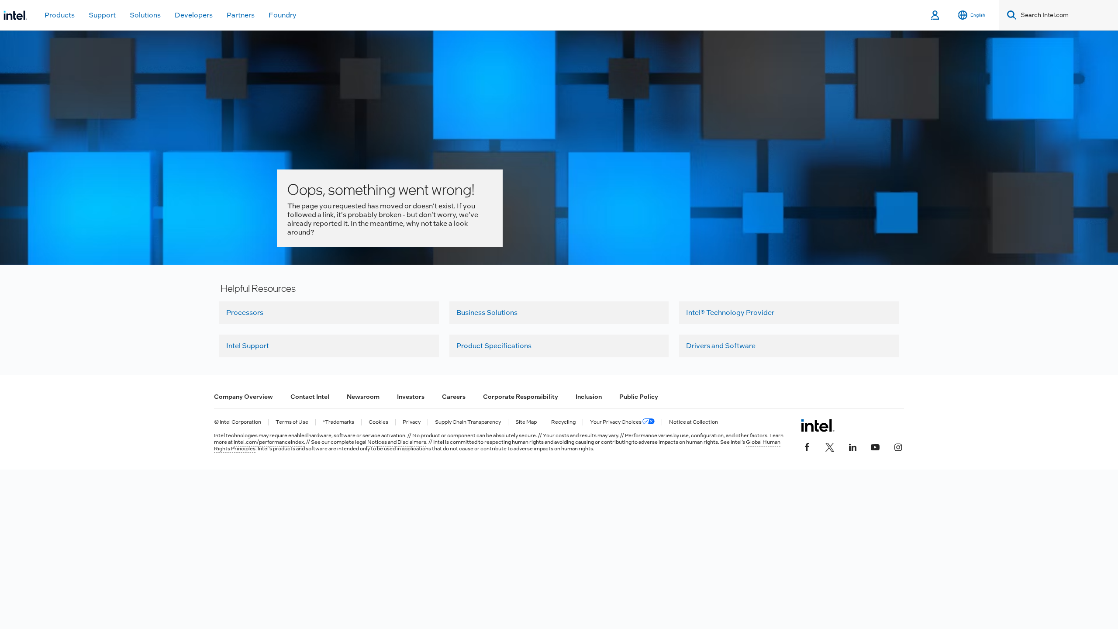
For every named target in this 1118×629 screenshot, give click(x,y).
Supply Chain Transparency (468, 422)
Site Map (526, 422)
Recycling (563, 422)
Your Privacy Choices (616, 422)
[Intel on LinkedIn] (852, 446)
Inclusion (589, 397)
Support (102, 15)
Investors (410, 397)
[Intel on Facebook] (807, 446)
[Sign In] (935, 15)
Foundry (283, 15)
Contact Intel (309, 397)
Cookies (378, 422)
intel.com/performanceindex (269, 442)
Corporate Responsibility (520, 397)
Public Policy (638, 397)
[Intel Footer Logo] (818, 425)
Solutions (145, 15)
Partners (241, 15)
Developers (194, 15)
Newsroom (363, 397)
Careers (454, 397)
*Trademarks (338, 422)
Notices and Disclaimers (396, 442)
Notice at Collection (693, 422)
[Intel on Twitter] (830, 446)
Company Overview (243, 397)
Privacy (412, 422)
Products (60, 15)
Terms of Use (292, 422)
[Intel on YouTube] (875, 446)
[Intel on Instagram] (898, 446)
